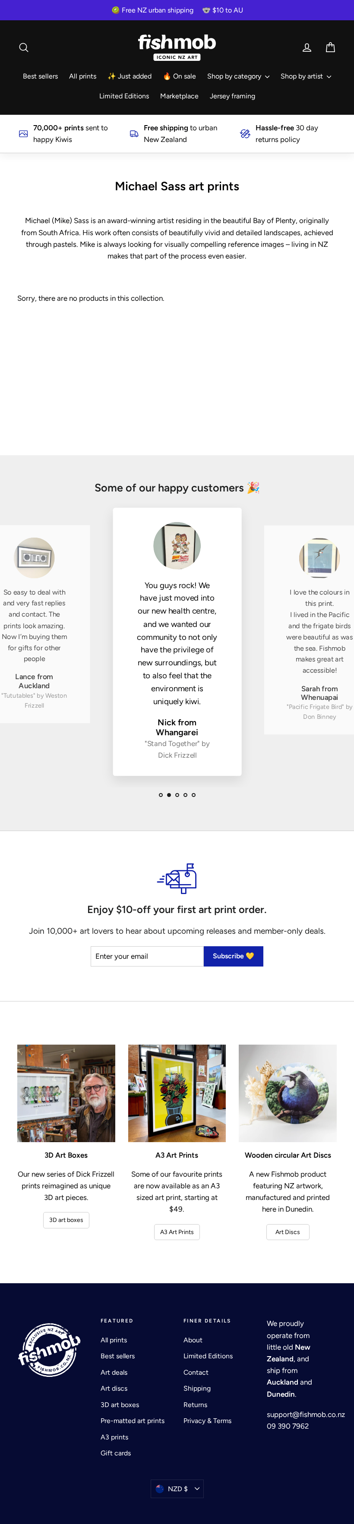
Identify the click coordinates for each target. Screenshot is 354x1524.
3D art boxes (66, 1220)
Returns (195, 1405)
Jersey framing (232, 96)
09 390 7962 (288, 1426)
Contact (196, 1372)
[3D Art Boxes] (66, 1094)
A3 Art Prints (177, 1232)
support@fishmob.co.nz (306, 1414)
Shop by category (235, 76)
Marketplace (179, 96)
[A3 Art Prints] (177, 1094)
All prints (82, 76)
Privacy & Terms (207, 1421)
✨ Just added (129, 76)
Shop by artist (303, 76)
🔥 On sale (179, 76)
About (192, 1340)
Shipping (197, 1388)
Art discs (114, 1388)
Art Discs (287, 1232)
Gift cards (116, 1453)
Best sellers (40, 76)
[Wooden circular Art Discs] (288, 1094)
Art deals (114, 1372)
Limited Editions (124, 96)
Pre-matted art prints (132, 1421)
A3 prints (114, 1437)
